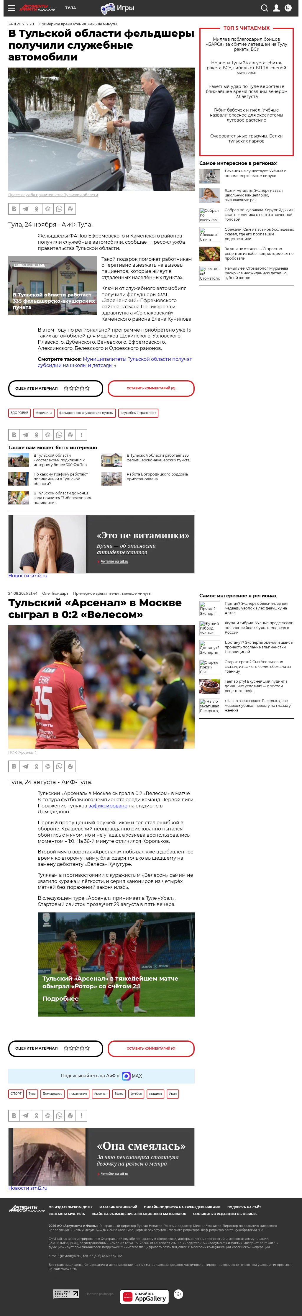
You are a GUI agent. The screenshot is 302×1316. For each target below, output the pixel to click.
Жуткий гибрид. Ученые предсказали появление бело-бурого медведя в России (259, 628)
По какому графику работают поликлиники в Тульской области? (61, 479)
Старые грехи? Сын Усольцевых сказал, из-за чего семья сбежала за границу (258, 666)
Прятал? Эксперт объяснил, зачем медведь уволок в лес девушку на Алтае (256, 608)
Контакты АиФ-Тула (67, 1214)
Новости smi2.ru (27, 575)
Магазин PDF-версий (118, 1207)
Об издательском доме (71, 1207)
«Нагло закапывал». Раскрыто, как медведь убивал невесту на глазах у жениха (258, 705)
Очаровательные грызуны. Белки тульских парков (246, 139)
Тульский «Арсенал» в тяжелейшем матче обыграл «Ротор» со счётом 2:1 (110, 982)
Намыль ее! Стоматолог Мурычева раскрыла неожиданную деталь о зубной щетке (256, 273)
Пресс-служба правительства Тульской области (53, 195)
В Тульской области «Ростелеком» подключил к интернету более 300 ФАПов (60, 460)
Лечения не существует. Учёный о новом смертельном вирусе (255, 173)
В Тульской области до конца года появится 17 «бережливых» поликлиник (63, 498)
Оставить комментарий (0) (151, 388)
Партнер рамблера (100, 1294)
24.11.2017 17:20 (21, 24)
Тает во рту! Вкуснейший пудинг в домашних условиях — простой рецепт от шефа (256, 686)
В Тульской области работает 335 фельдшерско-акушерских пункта (158, 457)
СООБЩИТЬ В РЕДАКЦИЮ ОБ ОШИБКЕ (225, 1214)
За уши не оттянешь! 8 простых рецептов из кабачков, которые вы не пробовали (259, 253)
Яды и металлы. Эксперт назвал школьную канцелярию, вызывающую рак (254, 195)
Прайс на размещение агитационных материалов (139, 1214)
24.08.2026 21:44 (22, 593)
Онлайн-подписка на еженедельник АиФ (182, 1207)
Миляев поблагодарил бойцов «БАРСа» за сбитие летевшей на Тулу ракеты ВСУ (246, 44)
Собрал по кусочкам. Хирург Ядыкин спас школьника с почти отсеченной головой (259, 215)
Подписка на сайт (244, 1207)
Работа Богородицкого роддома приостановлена (157, 476)
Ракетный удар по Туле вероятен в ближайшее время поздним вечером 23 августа (247, 91)
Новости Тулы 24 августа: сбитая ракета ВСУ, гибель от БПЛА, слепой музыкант (246, 68)
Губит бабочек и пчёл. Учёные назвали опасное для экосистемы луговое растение (246, 115)
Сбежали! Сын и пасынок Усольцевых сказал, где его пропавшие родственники (259, 234)
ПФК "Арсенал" (22, 752)
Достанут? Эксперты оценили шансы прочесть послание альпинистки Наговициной (259, 647)
